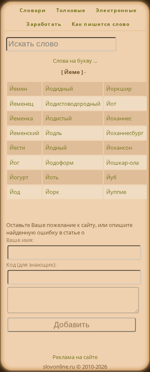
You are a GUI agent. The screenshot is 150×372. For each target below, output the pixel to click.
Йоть (52, 177)
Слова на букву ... (75, 60)
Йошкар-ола (122, 162)
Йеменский (24, 133)
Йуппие (116, 192)
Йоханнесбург (125, 133)
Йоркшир (119, 88)
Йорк (52, 192)
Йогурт (19, 177)
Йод (15, 192)
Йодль (53, 133)
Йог (15, 162)
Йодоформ (59, 162)
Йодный (56, 147)
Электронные (116, 10)
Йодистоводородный (72, 103)
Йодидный (59, 88)
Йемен (18, 88)
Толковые (70, 10)
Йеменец (21, 103)
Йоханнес (119, 118)
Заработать (43, 24)
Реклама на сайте (75, 357)
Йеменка (21, 118)
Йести (17, 147)
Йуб (111, 177)
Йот (111, 103)
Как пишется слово (101, 24)
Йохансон (119, 147)
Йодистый (58, 118)
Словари (33, 10)
